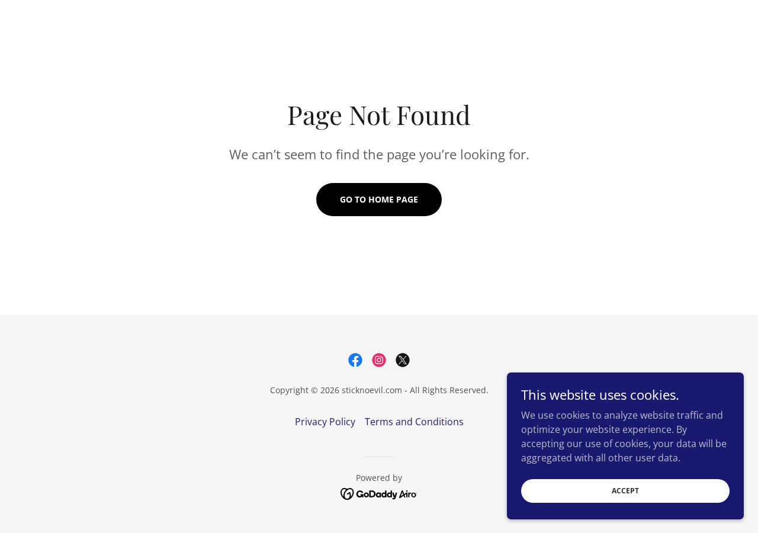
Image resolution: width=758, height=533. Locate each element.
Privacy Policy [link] (325, 421)
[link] (355, 360)
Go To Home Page (379, 199)
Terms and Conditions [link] (414, 421)
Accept (625, 491)
